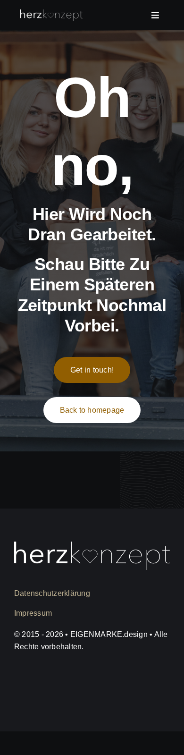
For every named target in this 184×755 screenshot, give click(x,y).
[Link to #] (155, 15)
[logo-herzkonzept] (51, 14)
